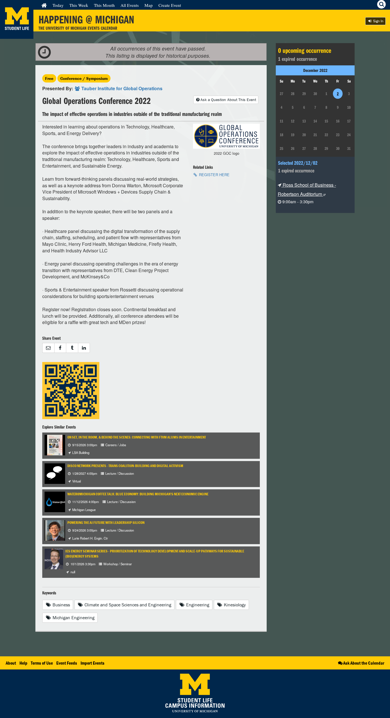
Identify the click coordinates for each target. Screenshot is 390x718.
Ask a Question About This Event (228, 99)
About (11, 663)
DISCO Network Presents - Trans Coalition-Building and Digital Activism (125, 465)
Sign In (377, 21)
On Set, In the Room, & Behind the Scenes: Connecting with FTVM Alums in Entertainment (136, 437)
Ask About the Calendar (363, 663)
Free (49, 78)
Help (23, 663)
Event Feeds (66, 663)
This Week (78, 5)
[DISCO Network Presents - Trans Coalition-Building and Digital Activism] (55, 473)
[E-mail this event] (48, 348)
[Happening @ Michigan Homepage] (16, 35)
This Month (104, 5)
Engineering (197, 605)
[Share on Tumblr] (72, 348)
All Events (129, 5)
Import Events (92, 663)
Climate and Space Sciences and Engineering (127, 605)
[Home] (44, 5)
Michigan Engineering (73, 617)
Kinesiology (234, 605)
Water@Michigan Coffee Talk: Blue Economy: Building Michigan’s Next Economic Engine (137, 494)
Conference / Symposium (84, 78)
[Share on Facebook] (60, 348)
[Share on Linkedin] (84, 348)
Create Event (169, 5)
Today (58, 5)
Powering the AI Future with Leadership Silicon (105, 522)
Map (148, 5)
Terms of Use (42, 663)
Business (60, 605)
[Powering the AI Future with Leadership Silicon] (55, 529)
